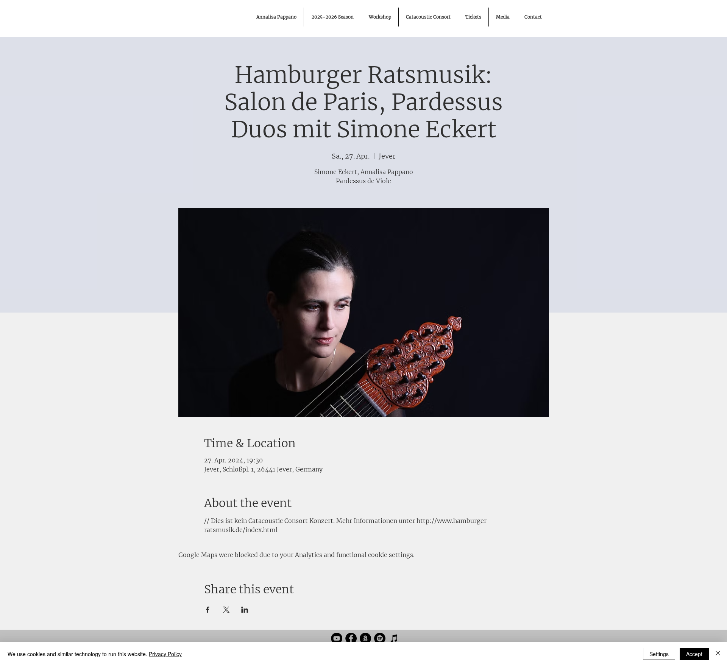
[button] (502, 17)
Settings (659, 654)
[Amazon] (365, 638)
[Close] (717, 654)
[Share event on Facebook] (207, 610)
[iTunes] (394, 638)
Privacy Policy (165, 654)
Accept (694, 654)
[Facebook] (351, 638)
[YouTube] (336, 638)
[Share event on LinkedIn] (244, 610)
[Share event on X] (226, 610)
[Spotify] (379, 638)
